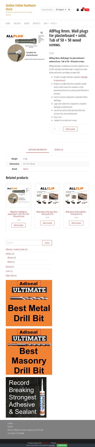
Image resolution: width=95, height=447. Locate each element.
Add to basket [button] (18, 225)
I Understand (62, 445)
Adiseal (25, 168)
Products (36, 23)
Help (45, 23)
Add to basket (70, 129)
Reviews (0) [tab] (59, 149)
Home (8, 23)
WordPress (46, 443)
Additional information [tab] (38, 149)
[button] (42, 33)
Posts (53, 23)
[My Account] (77, 9)
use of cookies (52, 445)
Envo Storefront (62, 443)
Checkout (17, 23)
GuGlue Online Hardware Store (21, 7)
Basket (26, 23)
